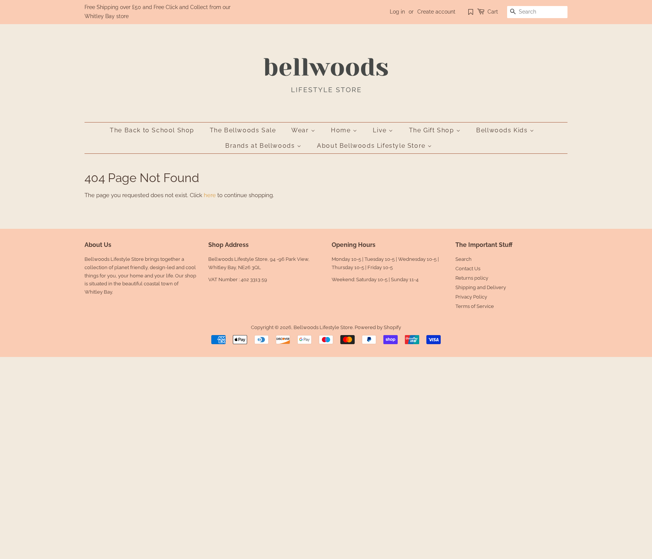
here (210, 195)
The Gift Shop (432, 130)
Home (342, 130)
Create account (436, 12)
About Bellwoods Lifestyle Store (372, 145)
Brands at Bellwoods (261, 145)
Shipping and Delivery (480, 287)
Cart (492, 12)
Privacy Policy (471, 297)
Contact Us (467, 268)
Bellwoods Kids (503, 130)
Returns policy (471, 278)
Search (463, 259)
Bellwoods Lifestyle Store (323, 327)
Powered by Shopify (378, 327)
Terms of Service (474, 306)
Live (381, 130)
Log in (397, 12)
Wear (301, 130)
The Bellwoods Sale (243, 130)
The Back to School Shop (152, 130)
